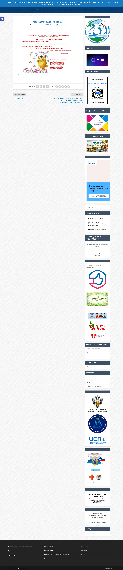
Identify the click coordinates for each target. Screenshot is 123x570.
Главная (11, 10)
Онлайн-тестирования (93, 357)
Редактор (37, 25)
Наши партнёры (109, 568)
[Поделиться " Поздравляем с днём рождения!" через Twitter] (41, 86)
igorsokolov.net (22, 568)
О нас (52, 10)
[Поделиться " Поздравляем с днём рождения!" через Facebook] (37, 86)
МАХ (82, 554)
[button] (2, 19)
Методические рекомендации (95, 352)
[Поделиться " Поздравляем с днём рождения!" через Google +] (44, 86)
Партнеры (11, 550)
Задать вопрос (12, 555)
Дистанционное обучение (94, 348)
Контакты (111, 10)
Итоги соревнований (89, 10)
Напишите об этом (99, 196)
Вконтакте (84, 550)
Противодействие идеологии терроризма (20, 546)
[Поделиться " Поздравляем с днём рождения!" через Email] (47, 86)
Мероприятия (90, 366)
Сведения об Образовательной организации (32, 10)
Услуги (101, 10)
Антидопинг (90, 533)
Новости (53, 25)
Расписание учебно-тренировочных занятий (57, 554)
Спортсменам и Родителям (67, 10)
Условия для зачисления (94, 386)
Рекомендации (91, 376)
